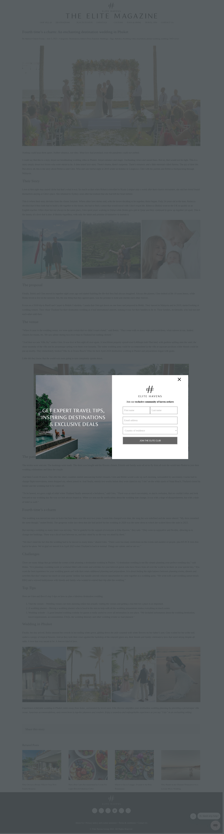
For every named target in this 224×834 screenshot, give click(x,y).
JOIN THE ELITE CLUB (150, 441)
